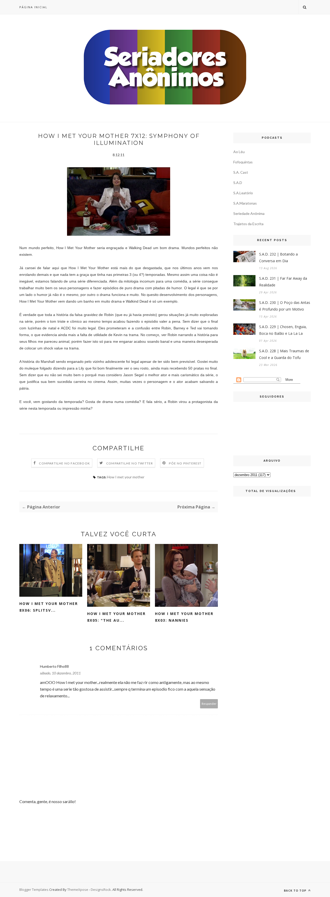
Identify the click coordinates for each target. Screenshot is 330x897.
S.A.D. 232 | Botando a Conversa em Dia (278, 257)
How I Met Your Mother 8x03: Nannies (184, 617)
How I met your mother (125, 477)
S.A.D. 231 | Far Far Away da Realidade (283, 281)
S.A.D (237, 182)
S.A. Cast (240, 172)
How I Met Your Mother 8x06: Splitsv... (48, 607)
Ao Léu (239, 152)
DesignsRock (101, 889)
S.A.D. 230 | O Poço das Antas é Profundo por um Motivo (284, 306)
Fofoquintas (243, 162)
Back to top (295, 890)
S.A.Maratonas (245, 203)
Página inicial (33, 7)
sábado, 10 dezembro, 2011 (60, 673)
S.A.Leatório (243, 193)
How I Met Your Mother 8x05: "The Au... (116, 617)
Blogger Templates (33, 889)
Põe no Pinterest (185, 463)
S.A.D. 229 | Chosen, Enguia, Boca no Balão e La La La (283, 330)
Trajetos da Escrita (248, 224)
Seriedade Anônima (249, 213)
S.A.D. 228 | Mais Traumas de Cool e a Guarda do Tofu (284, 354)
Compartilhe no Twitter (129, 463)
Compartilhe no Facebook (64, 463)
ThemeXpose (77, 889)
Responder (209, 703)
